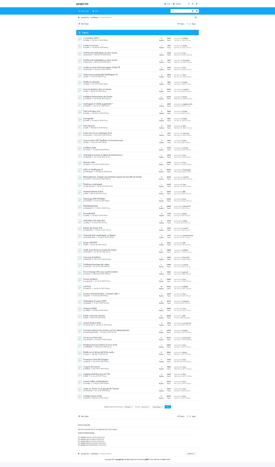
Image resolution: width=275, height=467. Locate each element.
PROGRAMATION (90, 206)
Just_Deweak (89, 325)
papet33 (87, 361)
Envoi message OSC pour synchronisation (100, 271)
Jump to (190, 454)
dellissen (87, 369)
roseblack (186, 89)
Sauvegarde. (88, 118)
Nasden (185, 330)
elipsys (87, 215)
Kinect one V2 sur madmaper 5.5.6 (97, 133)
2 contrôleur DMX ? (91, 38)
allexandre (88, 157)
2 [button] (190, 24)
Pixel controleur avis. (91, 111)
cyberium (88, 164)
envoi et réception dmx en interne (97, 89)
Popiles (87, 40)
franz (184, 53)
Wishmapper (89, 171)
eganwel (185, 272)
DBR (86, 91)
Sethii (87, 142)
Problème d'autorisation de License (97, 96)
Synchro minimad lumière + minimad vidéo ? (101, 293)
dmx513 (87, 398)
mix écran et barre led (92, 337)
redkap (87, 223)
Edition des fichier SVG (92, 228)
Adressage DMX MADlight (94, 198)
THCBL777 (88, 98)
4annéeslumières (90, 237)
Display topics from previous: (113, 407)
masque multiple (90, 308)
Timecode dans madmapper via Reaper (99, 235)
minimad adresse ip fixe (93, 191)
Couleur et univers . (91, 45)
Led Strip (87, 286)
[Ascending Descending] (157, 407)
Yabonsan (88, 288)
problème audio (89, 147)
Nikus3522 (88, 259)
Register (178, 4)
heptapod (88, 303)
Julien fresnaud (89, 186)
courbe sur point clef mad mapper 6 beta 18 (101, 67)
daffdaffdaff (88, 347)
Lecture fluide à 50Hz (92, 322)
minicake (87, 150)
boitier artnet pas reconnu (94, 315)
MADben (185, 38)
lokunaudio (88, 55)
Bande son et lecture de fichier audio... (99, 352)
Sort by (137, 407)
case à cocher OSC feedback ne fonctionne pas (103, 140)
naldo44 (87, 310)
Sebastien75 (89, 208)
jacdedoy (88, 106)
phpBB (147, 459)
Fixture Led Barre (90, 279)
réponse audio (89, 162)
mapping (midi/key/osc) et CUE (96, 374)
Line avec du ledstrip (91, 257)
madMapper (95, 17)
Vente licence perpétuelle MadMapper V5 (100, 74)
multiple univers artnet (92, 396)
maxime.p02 (88, 339)
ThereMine (88, 252)
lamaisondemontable (91, 332)
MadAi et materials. (91, 82)
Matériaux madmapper (92, 184)
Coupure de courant (91, 366)
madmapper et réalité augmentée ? (98, 103)
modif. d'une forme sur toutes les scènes (99, 249)
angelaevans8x (187, 104)
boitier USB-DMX (90, 242)
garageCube (82, 3)
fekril (86, 77)
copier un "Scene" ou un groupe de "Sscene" (101, 388)
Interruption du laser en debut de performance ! (103, 155)
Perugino (87, 383)
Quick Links (84, 11)
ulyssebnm (88, 201)
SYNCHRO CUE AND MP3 (94, 220)
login (168, 4)
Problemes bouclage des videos (96, 264)
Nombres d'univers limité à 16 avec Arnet (100, 344)
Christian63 (88, 391)
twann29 (185, 228)
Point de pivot (89, 125)
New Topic (85, 24)
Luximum (87, 274)
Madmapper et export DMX (94, 301)
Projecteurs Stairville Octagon (95, 359)
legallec (87, 296)
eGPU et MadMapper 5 (93, 169)
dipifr (86, 128)
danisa (185, 97)
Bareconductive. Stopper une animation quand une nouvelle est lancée (112, 176)
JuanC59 (88, 179)
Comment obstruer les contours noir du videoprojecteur (106, 330)
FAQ (96, 11)
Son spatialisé (89, 213)
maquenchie (88, 230)
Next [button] (194, 24)
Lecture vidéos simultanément (95, 381)
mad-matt (186, 133)
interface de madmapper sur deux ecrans (100, 52)
